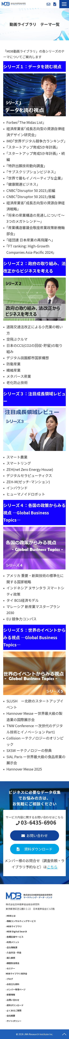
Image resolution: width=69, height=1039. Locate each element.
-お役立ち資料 (12, 984)
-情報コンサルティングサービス (21, 921)
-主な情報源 (11, 947)
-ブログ (9, 978)
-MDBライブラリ (14, 926)
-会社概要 (10, 1015)
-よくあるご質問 (13, 1010)
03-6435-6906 (38, 822)
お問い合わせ (48, 4)
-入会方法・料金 (13, 952)
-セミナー (10, 968)
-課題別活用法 (12, 963)
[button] (64, 4)
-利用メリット (12, 942)
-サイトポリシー (13, 1020)
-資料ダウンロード (14, 1005)
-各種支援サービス (14, 936)
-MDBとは (11, 915)
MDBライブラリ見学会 (16, 973)
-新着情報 (10, 994)
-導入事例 (10, 957)
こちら (52, 866)
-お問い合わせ (12, 999)
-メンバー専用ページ (16, 989)
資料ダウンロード (55, 4)
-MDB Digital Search (16, 931)
